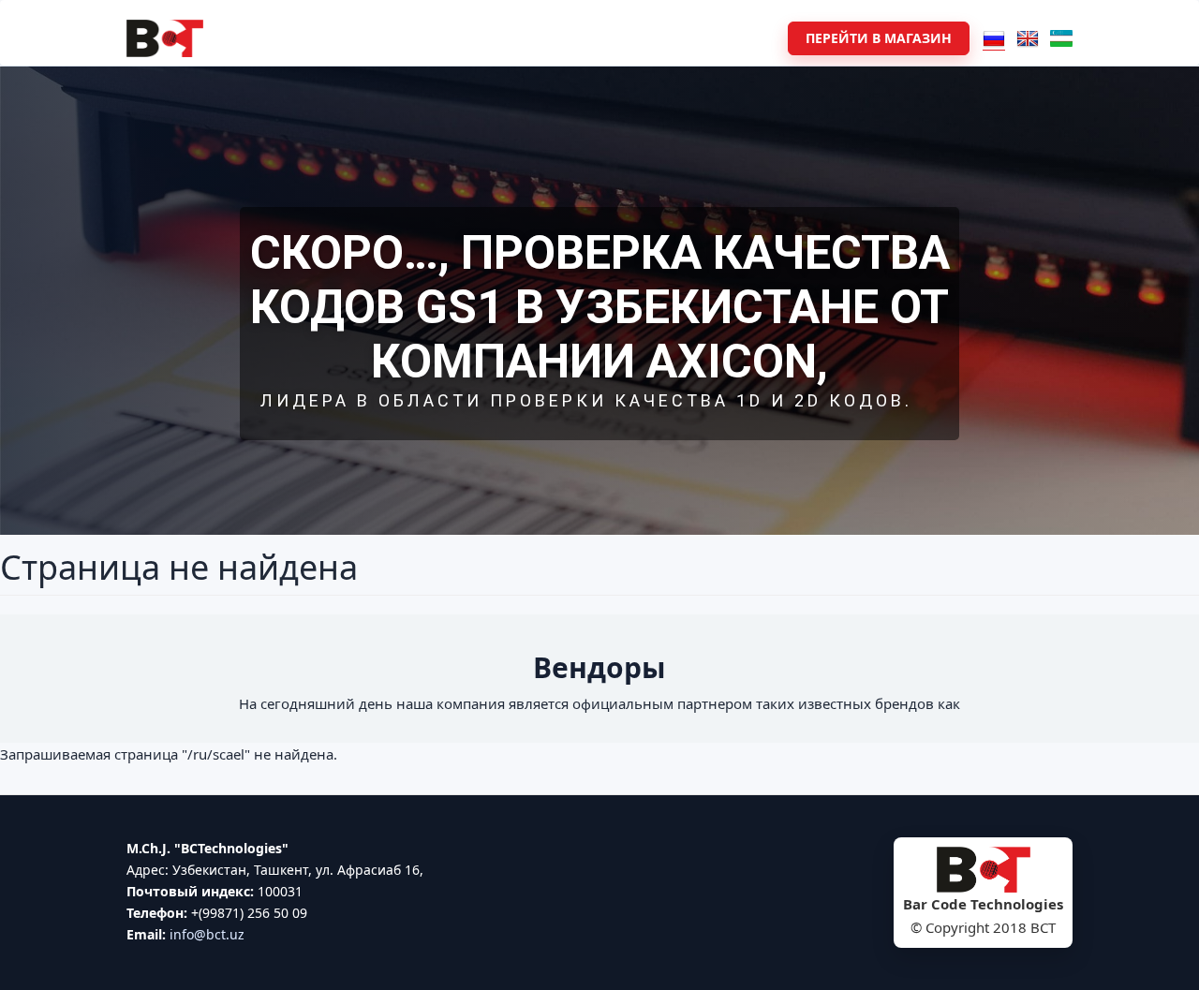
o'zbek (1061, 38)
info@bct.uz (207, 934)
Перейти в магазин (879, 38)
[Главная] (164, 38)
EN (1027, 38)
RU (994, 38)
